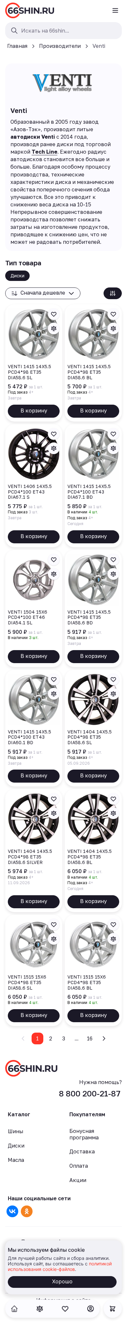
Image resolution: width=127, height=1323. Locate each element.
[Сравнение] (40, 1308)
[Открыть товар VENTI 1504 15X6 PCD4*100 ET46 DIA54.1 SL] (33, 608)
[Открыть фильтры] (113, 293)
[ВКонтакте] (12, 1211)
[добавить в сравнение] (54, 328)
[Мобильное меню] (115, 10)
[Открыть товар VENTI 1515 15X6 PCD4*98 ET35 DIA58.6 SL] (33, 970)
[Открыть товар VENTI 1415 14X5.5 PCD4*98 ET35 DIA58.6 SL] (33, 363)
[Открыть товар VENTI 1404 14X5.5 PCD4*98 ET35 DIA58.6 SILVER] (33, 850)
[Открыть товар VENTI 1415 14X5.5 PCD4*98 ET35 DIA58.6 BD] (93, 608)
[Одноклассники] (27, 1211)
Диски (17, 275)
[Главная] (29, 10)
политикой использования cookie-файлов (60, 1266)
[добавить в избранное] (54, 314)
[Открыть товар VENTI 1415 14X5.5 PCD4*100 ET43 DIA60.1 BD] (33, 728)
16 (89, 1038)
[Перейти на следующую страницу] (104, 1038)
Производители (60, 46)
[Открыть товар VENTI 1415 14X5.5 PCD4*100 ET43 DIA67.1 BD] (93, 485)
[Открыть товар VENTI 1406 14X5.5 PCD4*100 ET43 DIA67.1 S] (33, 485)
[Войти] (90, 1308)
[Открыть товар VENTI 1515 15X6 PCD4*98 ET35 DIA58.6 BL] (93, 970)
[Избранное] (65, 1308)
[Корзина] (112, 1308)
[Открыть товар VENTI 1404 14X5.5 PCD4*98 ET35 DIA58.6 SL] (93, 728)
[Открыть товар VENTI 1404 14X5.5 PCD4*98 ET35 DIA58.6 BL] (93, 850)
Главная (17, 46)
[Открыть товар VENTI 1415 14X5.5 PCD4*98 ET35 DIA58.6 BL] (93, 363)
